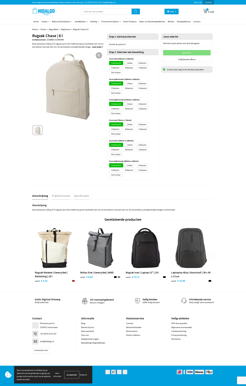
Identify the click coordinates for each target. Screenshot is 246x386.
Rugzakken (54, 29)
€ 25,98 (178, 280)
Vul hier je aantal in (117, 44)
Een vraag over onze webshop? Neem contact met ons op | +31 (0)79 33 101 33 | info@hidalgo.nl (74, 2)
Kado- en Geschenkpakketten (152, 21)
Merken (171, 21)
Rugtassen (65, 29)
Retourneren (131, 331)
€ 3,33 (41, 280)
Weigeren (83, 375)
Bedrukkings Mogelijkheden (93, 342)
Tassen (44, 21)
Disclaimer (176, 339)
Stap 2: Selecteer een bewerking (126, 52)
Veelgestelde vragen (90, 339)
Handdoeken (80, 21)
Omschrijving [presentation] (40, 196)
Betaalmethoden (133, 327)
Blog (83, 323)
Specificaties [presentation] (81, 196)
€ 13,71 (133, 277)
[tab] (40, 196)
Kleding (93, 21)
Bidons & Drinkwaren (61, 21)
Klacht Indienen (133, 335)
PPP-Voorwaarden (179, 323)
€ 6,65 (86, 277)
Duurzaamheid (87, 331)
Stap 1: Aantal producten (122, 36)
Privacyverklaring (179, 335)
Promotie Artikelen (110, 21)
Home (36, 21)
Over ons (198, 2)
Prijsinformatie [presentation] (61, 196)
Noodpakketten (184, 21)
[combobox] (106, 11)
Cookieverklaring (178, 331)
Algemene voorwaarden (181, 327)
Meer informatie (57, 374)
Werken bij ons (87, 327)
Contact (208, 2)
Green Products (130, 21)
